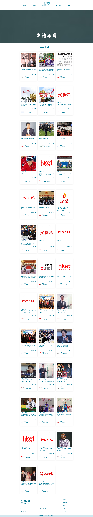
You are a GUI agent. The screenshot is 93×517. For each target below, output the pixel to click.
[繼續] (46, 496)
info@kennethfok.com (27, 508)
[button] (46, 47)
